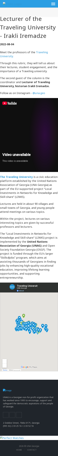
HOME (19, 449)
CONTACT (32, 449)
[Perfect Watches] (12, 437)
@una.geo (39, 93)
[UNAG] (12, 3)
